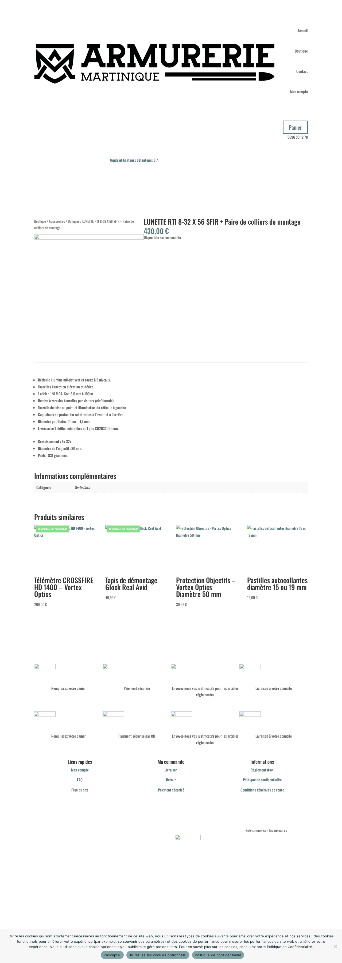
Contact (302, 71)
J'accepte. (112, 955)
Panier (295, 127)
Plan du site (79, 790)
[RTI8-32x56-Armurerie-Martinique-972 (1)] (89, 238)
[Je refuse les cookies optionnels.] (335, 946)
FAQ (80, 779)
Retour (171, 779)
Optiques (73, 221)
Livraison (171, 770)
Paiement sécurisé (171, 790)
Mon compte (299, 91)
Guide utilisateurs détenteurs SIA (134, 160)
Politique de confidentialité (262, 779)
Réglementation (262, 770)
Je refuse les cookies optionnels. (158, 955)
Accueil (302, 30)
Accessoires (57, 221)
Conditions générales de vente (262, 790)
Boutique (301, 51)
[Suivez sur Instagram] (250, 842)
